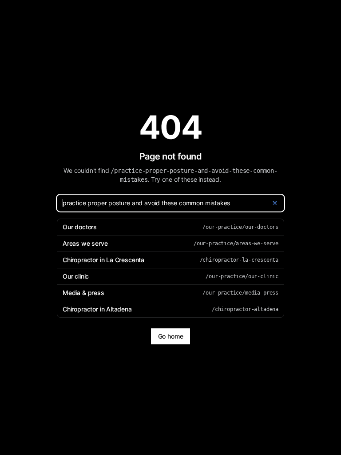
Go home (170, 336)
